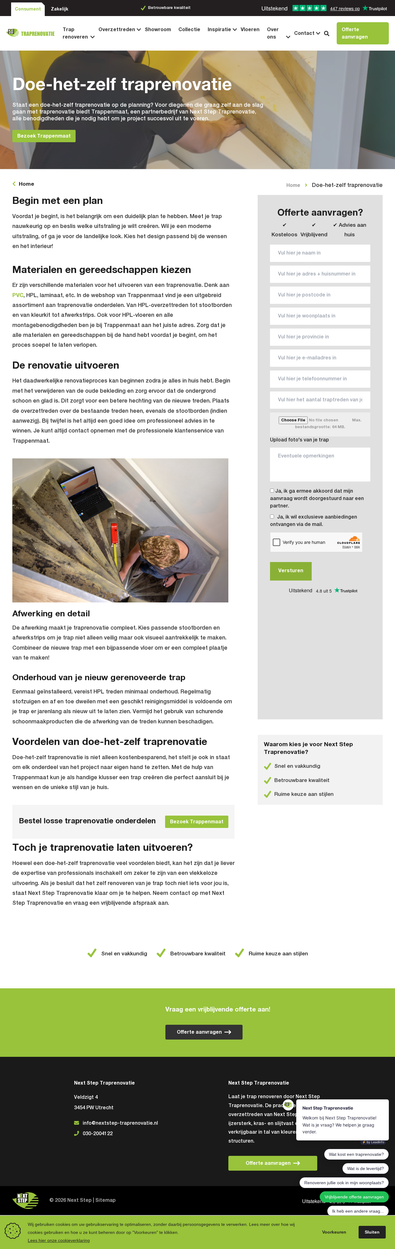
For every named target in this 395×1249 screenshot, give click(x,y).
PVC (17, 295)
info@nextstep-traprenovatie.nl (120, 1123)
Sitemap (105, 1200)
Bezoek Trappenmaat (44, 136)
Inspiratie (219, 29)
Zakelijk (59, 9)
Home (26, 184)
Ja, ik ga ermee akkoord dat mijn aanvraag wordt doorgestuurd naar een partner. (317, 499)
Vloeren (250, 29)
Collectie (189, 29)
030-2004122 (98, 1133)
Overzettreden (116, 29)
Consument (28, 9)
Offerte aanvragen (355, 33)
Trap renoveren (75, 33)
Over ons (273, 33)
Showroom (158, 29)
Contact (304, 33)
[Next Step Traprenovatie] (32, 33)
